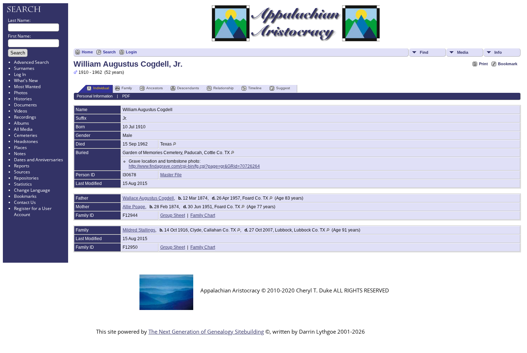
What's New (26, 80)
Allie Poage (134, 206)
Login (131, 52)
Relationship (223, 88)
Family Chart (202, 215)
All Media (23, 129)
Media (462, 52)
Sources (22, 172)
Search (109, 52)
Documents (25, 105)
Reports (21, 166)
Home (87, 52)
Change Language (32, 190)
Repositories (26, 178)
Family (127, 88)
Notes (20, 154)
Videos (20, 111)
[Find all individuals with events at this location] (174, 144)
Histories (23, 99)
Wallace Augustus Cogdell (148, 198)
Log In (20, 74)
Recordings (25, 117)
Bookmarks (25, 196)
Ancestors (154, 88)
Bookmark (507, 64)
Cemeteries (25, 135)
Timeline (255, 88)
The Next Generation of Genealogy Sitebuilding (206, 331)
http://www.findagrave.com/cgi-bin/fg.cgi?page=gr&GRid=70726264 (194, 166)
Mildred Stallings (139, 230)
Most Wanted (27, 87)
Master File (171, 174)
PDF (126, 96)
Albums (21, 123)
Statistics (23, 184)
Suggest (283, 88)
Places (20, 147)
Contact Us (25, 202)
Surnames (24, 68)
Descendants (188, 88)
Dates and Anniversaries (38, 160)
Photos (21, 93)
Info (498, 52)
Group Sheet (172, 215)
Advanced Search (31, 62)
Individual (101, 88)
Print (483, 64)
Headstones (26, 141)
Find (424, 52)
